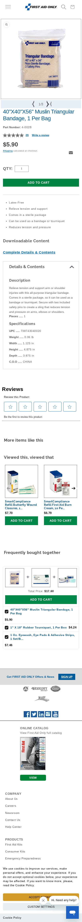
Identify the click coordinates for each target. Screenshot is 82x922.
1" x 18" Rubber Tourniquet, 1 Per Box (38, 627)
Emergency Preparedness (23, 858)
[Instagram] (48, 716)
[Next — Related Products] (73, 488)
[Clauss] (55, 691)
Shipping (8, 151)
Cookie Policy (12, 917)
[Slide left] (34, 104)
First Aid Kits (13, 844)
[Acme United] (25, 691)
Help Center (13, 826)
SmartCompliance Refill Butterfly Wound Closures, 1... (21, 505)
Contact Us (12, 819)
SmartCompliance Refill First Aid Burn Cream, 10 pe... (58, 505)
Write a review (40, 135)
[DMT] (42, 701)
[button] (8, 7)
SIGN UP (66, 676)
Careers (10, 805)
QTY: (8, 168)
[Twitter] (34, 716)
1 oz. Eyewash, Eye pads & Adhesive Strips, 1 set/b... (42, 637)
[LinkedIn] (41, 716)
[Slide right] (48, 104)
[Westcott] (39, 691)
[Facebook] (27, 716)
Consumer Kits (15, 851)
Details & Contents (27, 266)
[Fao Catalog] (33, 769)
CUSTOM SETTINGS (41, 906)
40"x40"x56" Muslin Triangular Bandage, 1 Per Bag (41, 611)
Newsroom (12, 812)
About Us (11, 798)
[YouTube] (55, 716)
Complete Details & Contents (29, 252)
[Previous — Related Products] (8, 488)
